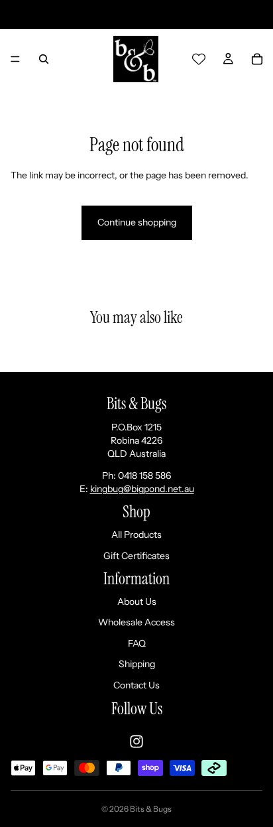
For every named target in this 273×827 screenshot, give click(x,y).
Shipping (137, 664)
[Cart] (257, 59)
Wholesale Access (136, 622)
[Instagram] (136, 741)
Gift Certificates (136, 556)
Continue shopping (136, 222)
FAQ (137, 643)
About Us (136, 601)
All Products (136, 535)
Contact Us (136, 685)
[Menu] (15, 59)
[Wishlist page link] (198, 59)
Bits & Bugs (151, 809)
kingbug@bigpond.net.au (142, 489)
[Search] (43, 59)
